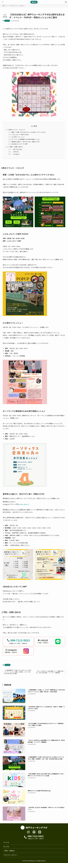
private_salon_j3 (23, 504)
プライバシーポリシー (10, 855)
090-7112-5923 (17, 149)
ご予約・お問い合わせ (15, 147)
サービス (6, 842)
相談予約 (34, 2)
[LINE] (34, 832)
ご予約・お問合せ (9, 851)
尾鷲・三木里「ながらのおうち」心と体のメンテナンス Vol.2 (29, 132)
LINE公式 (15, 152)
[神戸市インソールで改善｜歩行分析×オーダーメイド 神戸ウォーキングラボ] (2, 2)
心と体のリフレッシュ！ (18, 137)
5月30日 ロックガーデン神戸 (20, 144)
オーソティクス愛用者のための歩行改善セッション (26, 139)
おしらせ (7, 20)
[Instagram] (28, 832)
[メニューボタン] (66, 2)
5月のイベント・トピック (16, 130)
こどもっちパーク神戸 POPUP (20, 134)
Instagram (16, 154)
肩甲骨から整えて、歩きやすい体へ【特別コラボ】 (26, 142)
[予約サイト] (40, 832)
